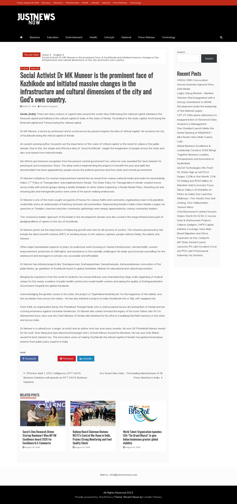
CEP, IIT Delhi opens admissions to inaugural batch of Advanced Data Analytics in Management (197, 119)
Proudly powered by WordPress (94, 497)
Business (46, 2)
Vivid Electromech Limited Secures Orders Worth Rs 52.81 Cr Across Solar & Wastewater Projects (197, 216)
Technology (135, 2)
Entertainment (72, 2)
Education (58, 2)
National (106, 2)
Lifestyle (95, 2)
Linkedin (87, 358)
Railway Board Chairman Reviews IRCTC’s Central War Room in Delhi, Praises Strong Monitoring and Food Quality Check (92, 437)
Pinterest (67, 358)
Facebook (30, 358)
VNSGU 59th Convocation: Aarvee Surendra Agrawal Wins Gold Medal (195, 84)
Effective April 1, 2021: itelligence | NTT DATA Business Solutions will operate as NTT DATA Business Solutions (55, 377)
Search (181, 52)
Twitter (49, 358)
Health (85, 2)
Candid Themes (152, 497)
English (24, 68)
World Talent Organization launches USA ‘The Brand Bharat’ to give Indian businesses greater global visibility (142, 437)
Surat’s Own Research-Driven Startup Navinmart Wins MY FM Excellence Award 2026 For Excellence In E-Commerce (39, 437)
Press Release (120, 2)
